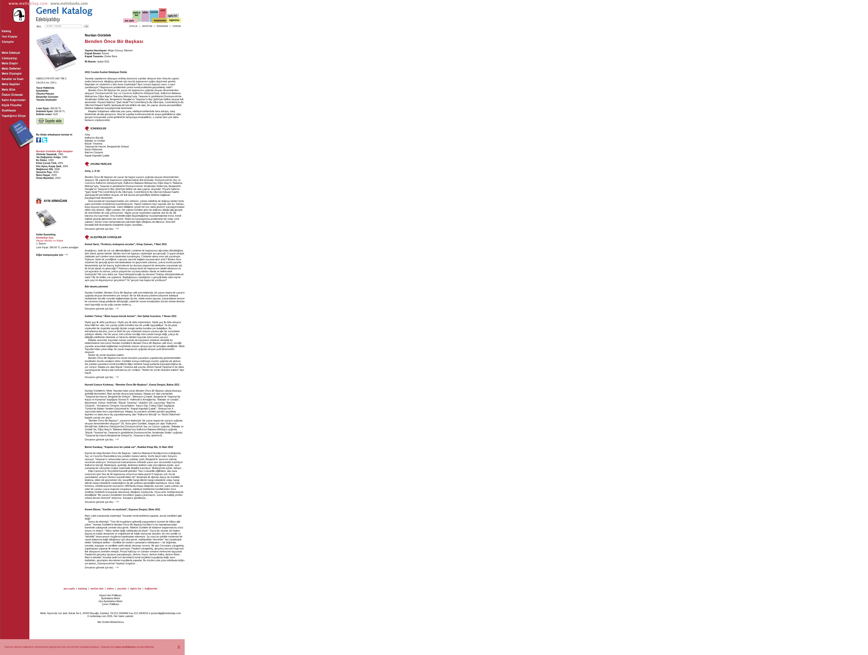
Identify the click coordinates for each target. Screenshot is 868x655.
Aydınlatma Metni (110, 598)
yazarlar (122, 588)
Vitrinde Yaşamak (46, 154)
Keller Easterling (46, 234)
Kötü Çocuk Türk (46, 163)
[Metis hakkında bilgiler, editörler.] (137, 16)
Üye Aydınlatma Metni (110, 601)
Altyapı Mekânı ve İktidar (49, 240)
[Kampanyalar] (159, 20)
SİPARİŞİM (162, 26)
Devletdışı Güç (45, 237)
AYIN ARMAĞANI (55, 201)
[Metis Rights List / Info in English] (172, 16)
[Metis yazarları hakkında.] (154, 16)
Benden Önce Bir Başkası (102, 90)
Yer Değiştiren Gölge (48, 157)
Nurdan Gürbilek (98, 35)
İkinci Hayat (43, 175)
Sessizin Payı (44, 172)
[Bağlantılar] (174, 20)
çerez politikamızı (125, 647)
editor (110, 588)
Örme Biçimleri (45, 178)
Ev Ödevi (41, 160)
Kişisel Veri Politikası (110, 595)
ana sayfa (69, 588)
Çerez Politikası (110, 604)
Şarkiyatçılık (118, 105)
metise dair (97, 588)
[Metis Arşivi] (162, 15)
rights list (135, 588)
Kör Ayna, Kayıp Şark (48, 166)
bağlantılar (151, 588)
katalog (82, 588)
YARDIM (176, 26)
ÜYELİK (133, 26)
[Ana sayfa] (130, 21)
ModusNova (117, 622)
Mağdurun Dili (44, 169)
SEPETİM (147, 26)
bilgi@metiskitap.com (169, 613)
